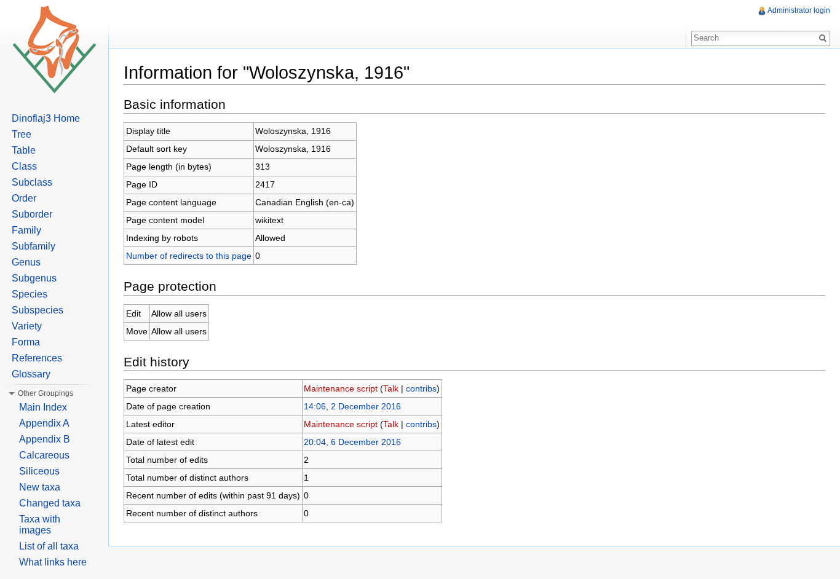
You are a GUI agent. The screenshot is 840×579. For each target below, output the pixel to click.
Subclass (32, 182)
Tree (21, 134)
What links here (53, 562)
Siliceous (39, 471)
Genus (26, 262)
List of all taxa (49, 546)
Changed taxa (50, 503)
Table (24, 150)
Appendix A (44, 423)
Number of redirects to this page (189, 256)
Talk (390, 388)
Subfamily (33, 246)
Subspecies (37, 310)
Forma (26, 342)
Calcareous (44, 455)
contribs (421, 388)
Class (24, 166)
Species (29, 294)
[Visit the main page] (54, 49)
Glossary (31, 374)
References (37, 358)
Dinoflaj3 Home (46, 118)
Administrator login (798, 10)
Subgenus (34, 278)
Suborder (32, 214)
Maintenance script (341, 388)
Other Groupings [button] (45, 393)
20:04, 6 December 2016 (352, 442)
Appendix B (44, 439)
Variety (27, 326)
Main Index (43, 407)
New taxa (39, 487)
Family (26, 230)
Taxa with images (39, 524)
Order (24, 198)
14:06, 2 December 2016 (352, 406)
